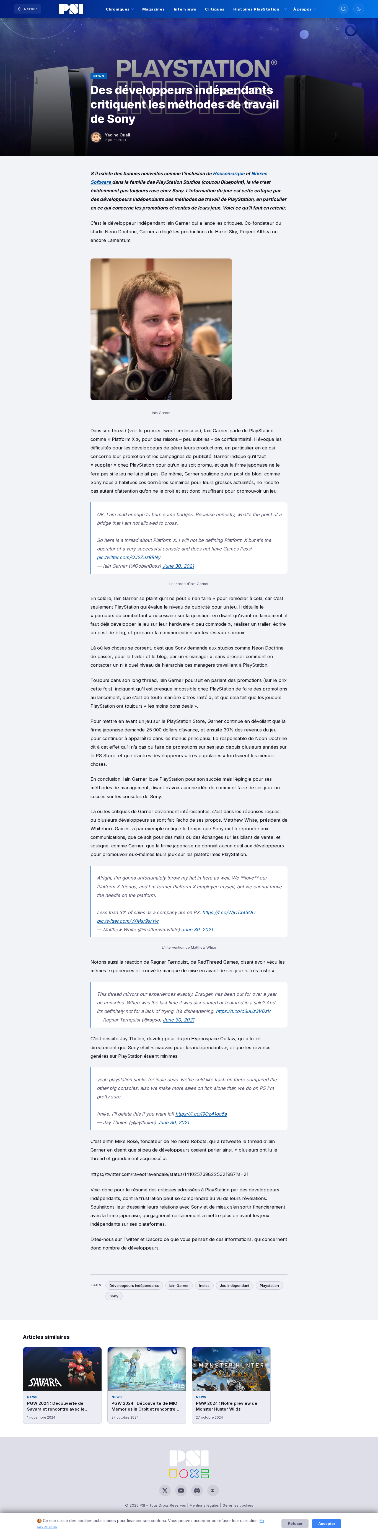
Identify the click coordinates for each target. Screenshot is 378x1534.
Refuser (295, 1524)
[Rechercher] (343, 9)
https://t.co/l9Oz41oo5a (201, 1114)
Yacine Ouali (117, 135)
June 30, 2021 (178, 566)
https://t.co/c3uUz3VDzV (243, 1011)
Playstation (269, 1285)
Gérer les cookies (237, 1505)
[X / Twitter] (165, 1490)
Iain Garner (179, 1285)
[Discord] (197, 1490)
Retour (30, 9)
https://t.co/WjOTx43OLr (229, 912)
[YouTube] (181, 1490)
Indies (204, 1285)
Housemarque (229, 173)
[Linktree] (213, 1490)
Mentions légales (204, 1505)
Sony (114, 1296)
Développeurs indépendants (134, 1285)
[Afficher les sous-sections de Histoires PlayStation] (285, 9)
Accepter (326, 1524)
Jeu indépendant (234, 1285)
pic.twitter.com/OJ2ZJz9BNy (128, 557)
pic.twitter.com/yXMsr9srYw (128, 921)
